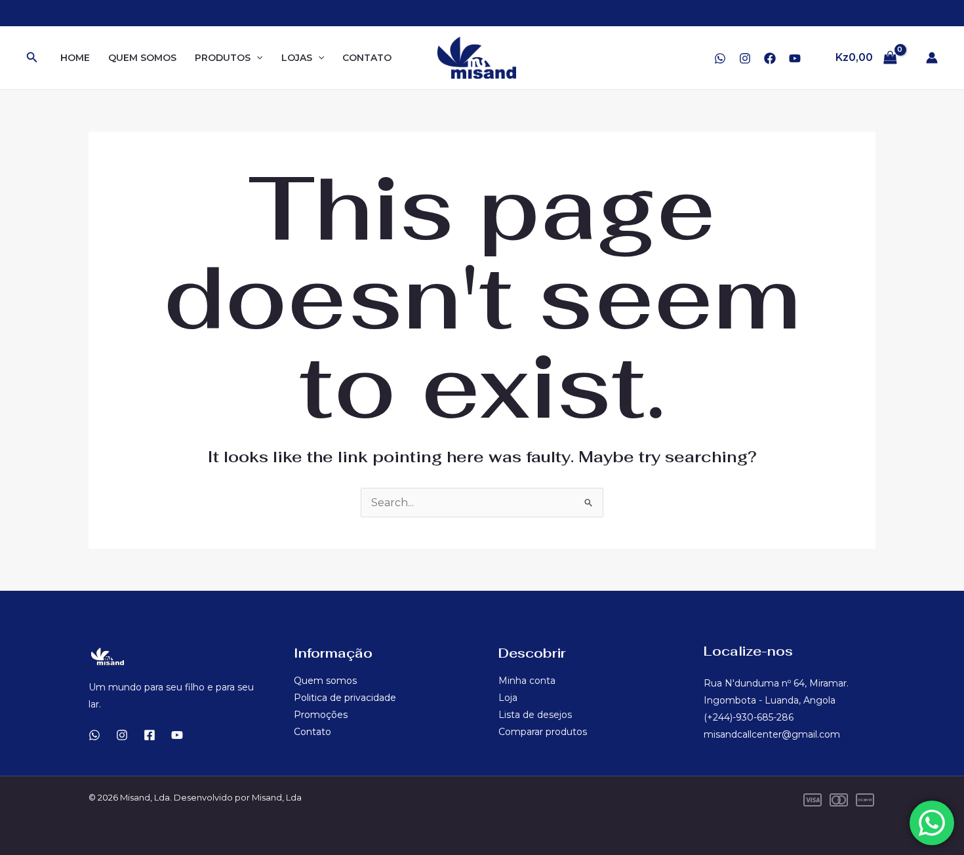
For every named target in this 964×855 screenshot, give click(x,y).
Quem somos (142, 58)
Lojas (296, 58)
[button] (32, 57)
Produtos (223, 58)
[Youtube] (177, 735)
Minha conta (526, 680)
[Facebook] (770, 58)
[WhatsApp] (720, 58)
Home (75, 58)
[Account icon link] (932, 58)
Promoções (321, 715)
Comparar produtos (542, 732)
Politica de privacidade (345, 698)
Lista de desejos (535, 715)
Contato (367, 58)
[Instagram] (745, 58)
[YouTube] (795, 58)
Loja (507, 698)
